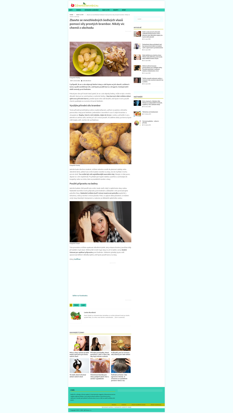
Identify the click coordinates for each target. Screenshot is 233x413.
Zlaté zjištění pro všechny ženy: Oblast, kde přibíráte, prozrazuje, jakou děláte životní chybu (152, 56)
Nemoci (78, 10)
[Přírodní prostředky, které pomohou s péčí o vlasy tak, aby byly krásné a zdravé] (100, 343)
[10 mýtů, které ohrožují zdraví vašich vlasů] (79, 365)
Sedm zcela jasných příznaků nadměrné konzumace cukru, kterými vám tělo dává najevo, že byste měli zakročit (152, 34)
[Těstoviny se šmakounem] (137, 114)
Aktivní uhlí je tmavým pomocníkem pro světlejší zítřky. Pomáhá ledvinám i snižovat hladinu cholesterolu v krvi (152, 68)
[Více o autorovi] (119, 317)
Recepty (115, 10)
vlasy (83, 305)
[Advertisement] (100, 36)
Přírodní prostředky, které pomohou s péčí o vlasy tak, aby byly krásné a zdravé (100, 354)
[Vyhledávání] (148, 19)
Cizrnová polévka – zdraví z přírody (150, 122)
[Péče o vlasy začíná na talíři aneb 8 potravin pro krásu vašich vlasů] (79, 343)
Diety (71, 10)
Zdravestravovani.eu (109, 394)
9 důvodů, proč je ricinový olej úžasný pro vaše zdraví (120, 353)
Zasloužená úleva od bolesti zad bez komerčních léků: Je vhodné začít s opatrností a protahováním (152, 46)
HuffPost (77, 259)
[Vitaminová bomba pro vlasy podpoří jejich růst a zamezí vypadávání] (100, 365)
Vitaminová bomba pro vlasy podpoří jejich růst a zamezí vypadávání (99, 377)
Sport (124, 10)
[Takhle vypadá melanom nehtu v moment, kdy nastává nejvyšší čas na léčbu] (137, 80)
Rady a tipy (106, 10)
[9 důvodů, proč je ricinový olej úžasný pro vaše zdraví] (121, 343)
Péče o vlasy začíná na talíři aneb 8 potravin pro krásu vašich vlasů (79, 354)
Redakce (114, 404)
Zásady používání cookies (138, 404)
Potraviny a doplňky (92, 10)
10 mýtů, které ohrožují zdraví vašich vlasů (78, 376)
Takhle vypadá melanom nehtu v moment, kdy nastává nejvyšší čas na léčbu (152, 80)
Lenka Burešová (90, 312)
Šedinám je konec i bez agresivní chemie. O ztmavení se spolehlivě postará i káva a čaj (119, 378)
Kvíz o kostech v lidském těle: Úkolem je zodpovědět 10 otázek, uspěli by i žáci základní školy (152, 102)
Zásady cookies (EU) (156, 404)
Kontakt (124, 404)
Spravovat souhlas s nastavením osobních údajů (116, 407)
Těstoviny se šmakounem (150, 112)
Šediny (76, 305)
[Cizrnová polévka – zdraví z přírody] (137, 123)
